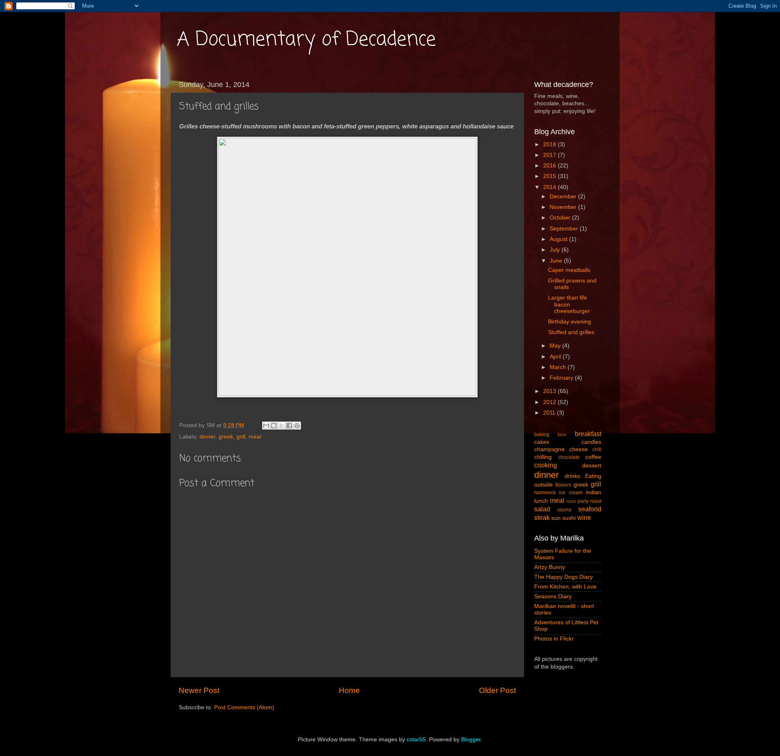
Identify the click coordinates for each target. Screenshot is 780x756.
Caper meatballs (569, 270)
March (559, 367)
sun (556, 518)
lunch (541, 501)
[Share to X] (281, 425)
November (564, 207)
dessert (591, 466)
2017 (550, 155)
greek (226, 437)
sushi (569, 518)
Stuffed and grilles (571, 332)
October (561, 218)
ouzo (571, 501)
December (564, 196)
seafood (589, 509)
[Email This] (266, 425)
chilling (543, 457)
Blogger (471, 739)
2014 (550, 187)
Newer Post (199, 690)
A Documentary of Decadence (306, 39)
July (555, 250)
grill (240, 437)
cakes (541, 442)
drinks (572, 476)
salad (542, 509)
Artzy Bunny (549, 567)
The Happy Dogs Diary (563, 577)
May (556, 346)
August (559, 239)
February (562, 378)
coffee (593, 457)
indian (593, 492)
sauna (564, 510)
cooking (545, 465)
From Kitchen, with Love (565, 587)
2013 (550, 391)
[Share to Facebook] (289, 425)
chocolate (569, 457)
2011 (550, 413)
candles (591, 442)
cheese (578, 449)
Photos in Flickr (554, 639)
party (583, 501)
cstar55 (416, 739)
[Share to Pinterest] (297, 425)
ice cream (571, 492)
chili (596, 449)
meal (255, 437)
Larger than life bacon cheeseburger (569, 304)
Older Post (497, 690)
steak (542, 517)
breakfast (588, 433)
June (557, 261)
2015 (550, 176)
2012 (550, 402)
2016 (550, 166)
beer (562, 434)
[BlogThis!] (274, 425)
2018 (550, 144)
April (556, 357)
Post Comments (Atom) (244, 707)
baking (541, 434)
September (565, 229)
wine (584, 517)
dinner (207, 437)
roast (595, 501)
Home (349, 690)
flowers (563, 485)
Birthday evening (569, 322)
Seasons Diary (553, 596)
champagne (549, 449)
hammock (545, 492)
